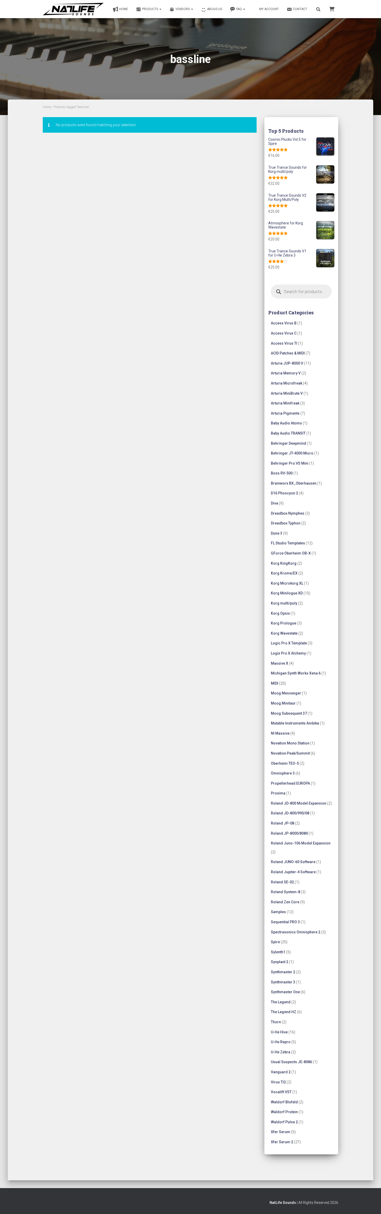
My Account (269, 9)
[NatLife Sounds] (73, 9)
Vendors (182, 9)
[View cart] (331, 9)
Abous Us (214, 9)
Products (150, 9)
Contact (300, 9)
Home (123, 9)
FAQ (239, 9)
